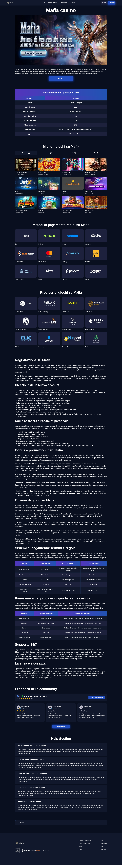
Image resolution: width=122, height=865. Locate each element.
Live (48, 153)
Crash (71, 153)
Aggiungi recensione (97, 697)
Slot (94, 153)
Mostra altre (61, 726)
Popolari (24, 153)
